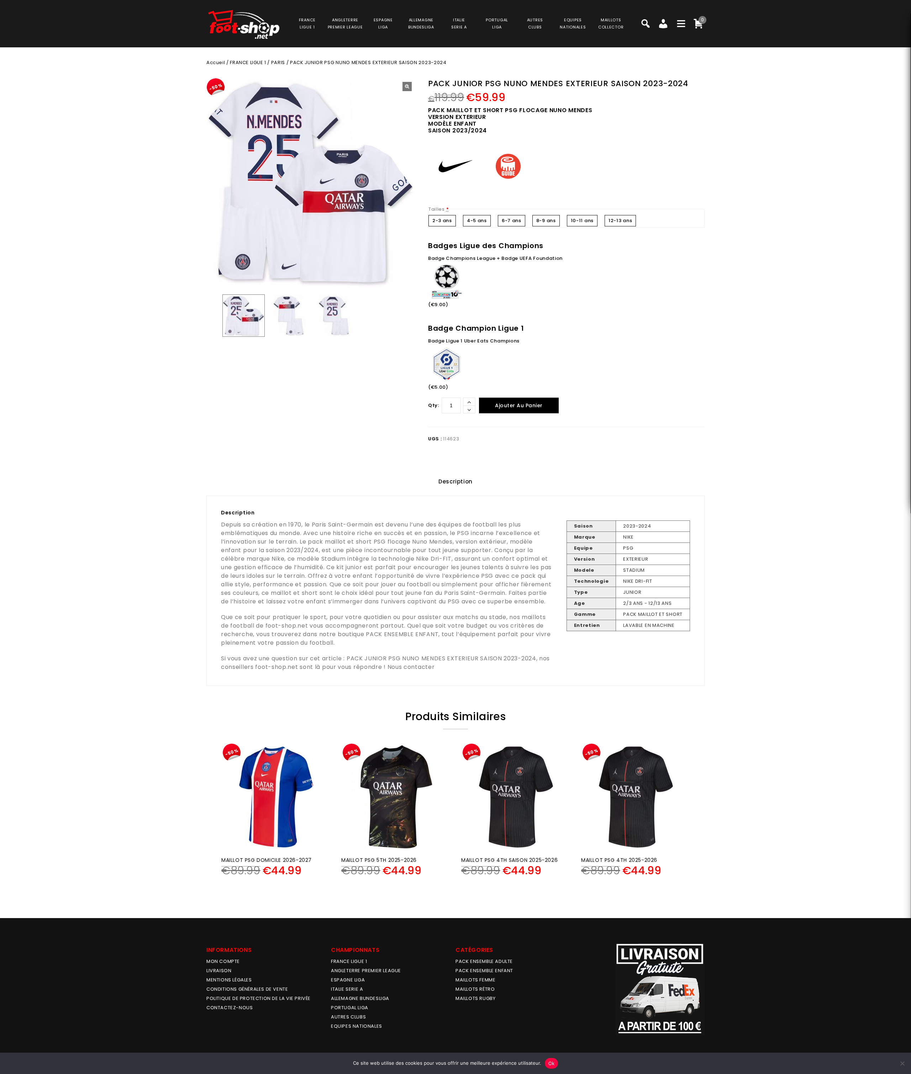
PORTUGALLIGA (497, 23)
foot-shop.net (286, 626)
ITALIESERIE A (459, 23)
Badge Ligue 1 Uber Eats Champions (474, 340)
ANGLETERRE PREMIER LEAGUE (345, 23)
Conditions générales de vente (247, 989)
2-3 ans (442, 220)
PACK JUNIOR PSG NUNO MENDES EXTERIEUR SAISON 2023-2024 (441, 658)
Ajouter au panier (519, 405)
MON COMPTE (223, 961)
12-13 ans (620, 220)
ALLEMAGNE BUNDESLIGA (360, 998)
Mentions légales (229, 979)
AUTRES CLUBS (348, 1016)
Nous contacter (411, 667)
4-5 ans (477, 220)
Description (455, 481)
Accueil (215, 62)
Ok (551, 1063)
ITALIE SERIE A (347, 989)
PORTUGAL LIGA (349, 1007)
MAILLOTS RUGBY (475, 998)
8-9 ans (546, 220)
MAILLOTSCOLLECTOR (610, 23)
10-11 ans (582, 220)
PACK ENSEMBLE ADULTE (484, 961)
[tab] (455, 482)
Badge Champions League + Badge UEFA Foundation (495, 258)
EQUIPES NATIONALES (356, 1026)
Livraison (218, 970)
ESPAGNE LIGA (348, 979)
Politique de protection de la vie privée (258, 998)
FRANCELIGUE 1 (307, 23)
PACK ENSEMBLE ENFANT (402, 634)
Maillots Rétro (475, 989)
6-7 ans (511, 220)
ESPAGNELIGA (383, 23)
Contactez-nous (229, 1007)
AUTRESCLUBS (535, 23)
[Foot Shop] (243, 24)
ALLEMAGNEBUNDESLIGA (421, 23)
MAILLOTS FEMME (475, 979)
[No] (902, 1063)
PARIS (278, 62)
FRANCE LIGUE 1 (248, 62)
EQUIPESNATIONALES (573, 23)
